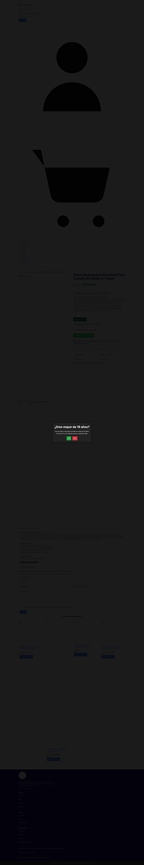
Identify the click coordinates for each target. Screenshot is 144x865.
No (75, 438)
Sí (69, 438)
